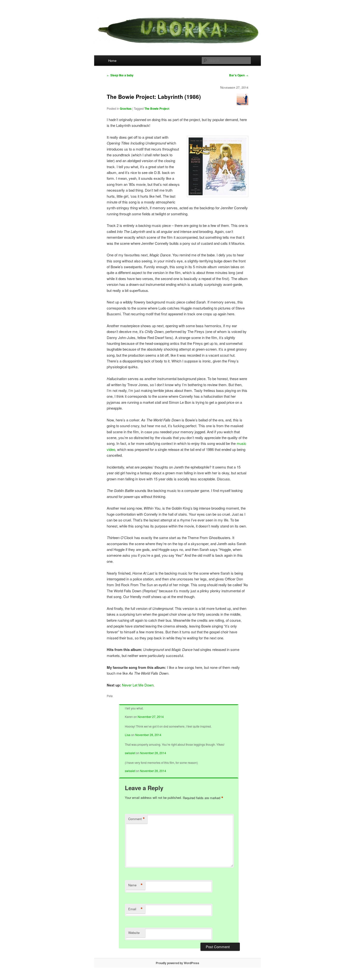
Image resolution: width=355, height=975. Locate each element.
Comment (136, 819)
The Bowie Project (156, 108)
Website (134, 932)
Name (135, 885)
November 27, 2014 (151, 717)
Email (135, 909)
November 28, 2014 (148, 735)
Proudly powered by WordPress (177, 963)
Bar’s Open (238, 75)
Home (112, 60)
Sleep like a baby (120, 75)
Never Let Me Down (138, 684)
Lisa (127, 735)
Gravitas (126, 108)
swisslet (130, 753)
